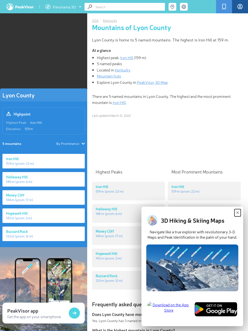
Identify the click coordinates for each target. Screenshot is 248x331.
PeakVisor (20, 6)
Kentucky (110, 20)
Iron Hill (36, 122)
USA (95, 20)
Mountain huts (109, 76)
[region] (43, 52)
